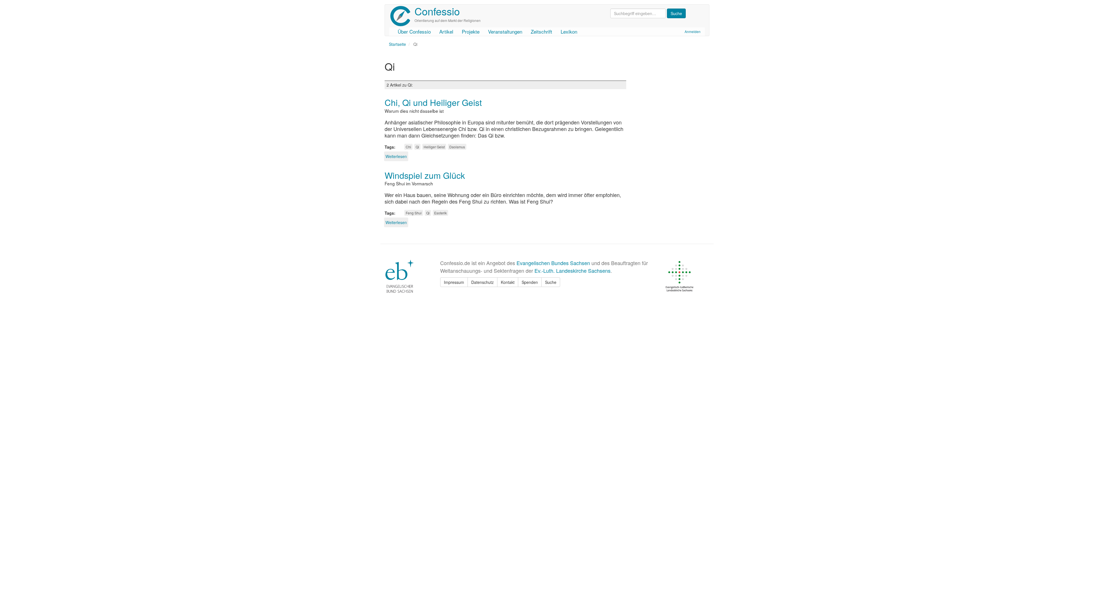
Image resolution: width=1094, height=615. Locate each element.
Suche (550, 282)
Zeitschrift (541, 31)
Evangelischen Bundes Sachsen (553, 262)
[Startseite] (402, 16)
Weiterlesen (396, 156)
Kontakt (508, 282)
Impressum (454, 282)
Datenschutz (482, 282)
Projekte (470, 31)
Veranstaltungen (505, 31)
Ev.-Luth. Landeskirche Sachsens (572, 270)
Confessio (437, 11)
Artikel (446, 31)
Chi (408, 146)
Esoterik (440, 212)
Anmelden (693, 31)
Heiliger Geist (434, 146)
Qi (417, 146)
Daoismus (457, 146)
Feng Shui (414, 212)
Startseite (397, 44)
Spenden (530, 282)
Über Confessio (414, 31)
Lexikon (569, 31)
